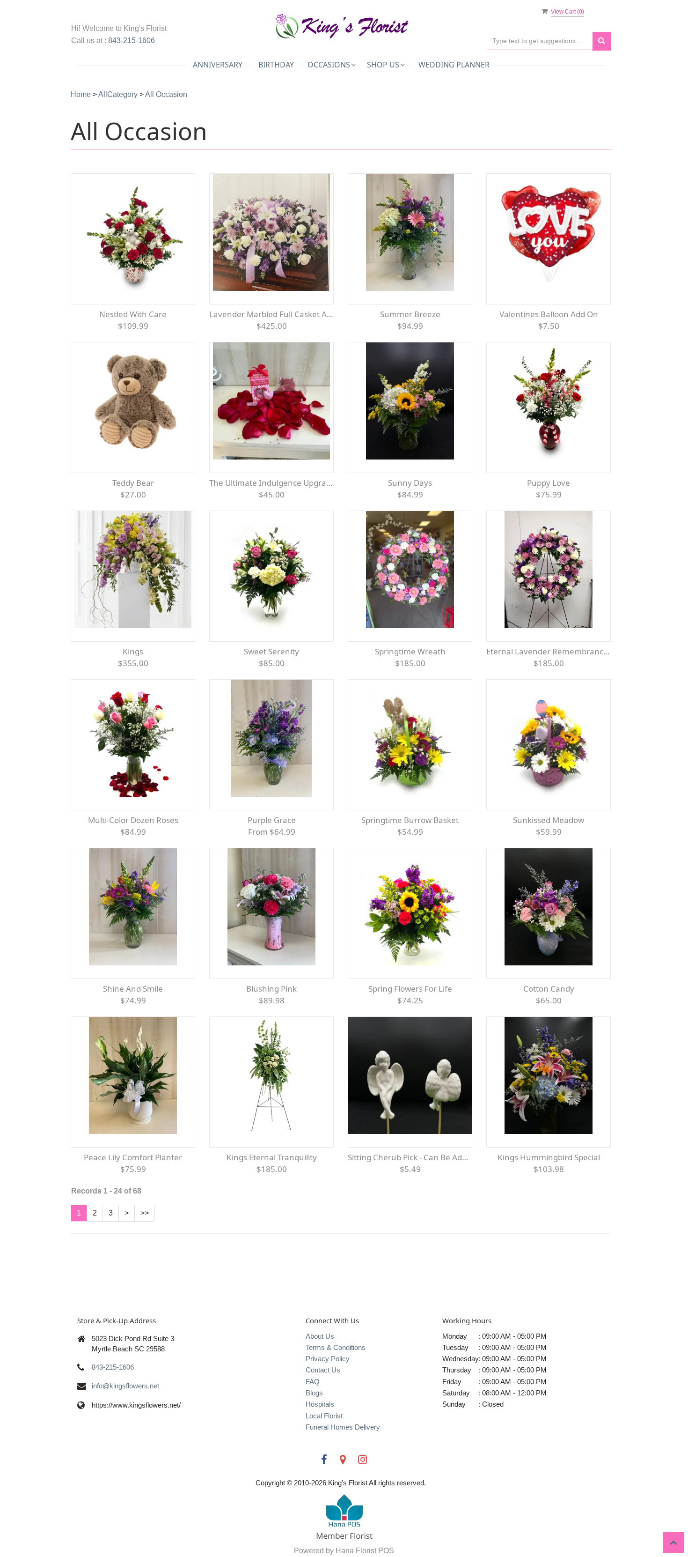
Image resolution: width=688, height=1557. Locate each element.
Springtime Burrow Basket (410, 820)
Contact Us (323, 1370)
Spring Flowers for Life (410, 988)
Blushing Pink (271, 988)
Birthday (276, 64)
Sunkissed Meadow (548, 820)
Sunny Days (410, 482)
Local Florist (324, 1416)
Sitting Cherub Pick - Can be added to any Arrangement (410, 1157)
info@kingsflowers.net (125, 1386)
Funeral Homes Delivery (343, 1427)
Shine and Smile (133, 988)
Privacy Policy (328, 1359)
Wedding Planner (454, 64)
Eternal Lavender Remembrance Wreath (548, 651)
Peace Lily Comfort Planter (133, 1157)
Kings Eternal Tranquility (272, 1157)
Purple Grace (272, 820)
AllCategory (118, 94)
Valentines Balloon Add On (548, 314)
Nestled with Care (133, 314)
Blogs (314, 1393)
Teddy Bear (133, 482)
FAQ (313, 1382)
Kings (133, 651)
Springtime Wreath (410, 651)
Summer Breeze (410, 314)
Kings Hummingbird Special (549, 1157)
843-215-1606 (131, 40)
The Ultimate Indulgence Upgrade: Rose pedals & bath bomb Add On (271, 482)
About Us (320, 1336)
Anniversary (217, 64)
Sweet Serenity (271, 651)
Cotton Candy (548, 988)
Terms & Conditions (336, 1347)
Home (81, 94)
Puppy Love (548, 482)
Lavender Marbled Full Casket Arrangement (271, 314)
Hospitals (320, 1404)
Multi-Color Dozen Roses (133, 820)
